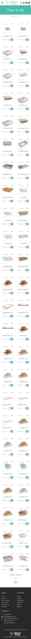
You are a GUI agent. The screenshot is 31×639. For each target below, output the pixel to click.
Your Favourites (5, 604)
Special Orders (20, 600)
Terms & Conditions (8, 636)
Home (3, 596)
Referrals (19, 606)
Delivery (19, 596)
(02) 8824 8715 (7, 614)
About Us (4, 598)
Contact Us (4, 606)
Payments (19, 598)
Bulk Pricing (20, 602)
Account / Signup (6, 600)
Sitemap (15, 636)
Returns (19, 604)
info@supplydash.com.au (9, 616)
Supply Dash (14, 629)
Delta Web (25, 636)
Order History (5, 602)
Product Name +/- (15, 16)
